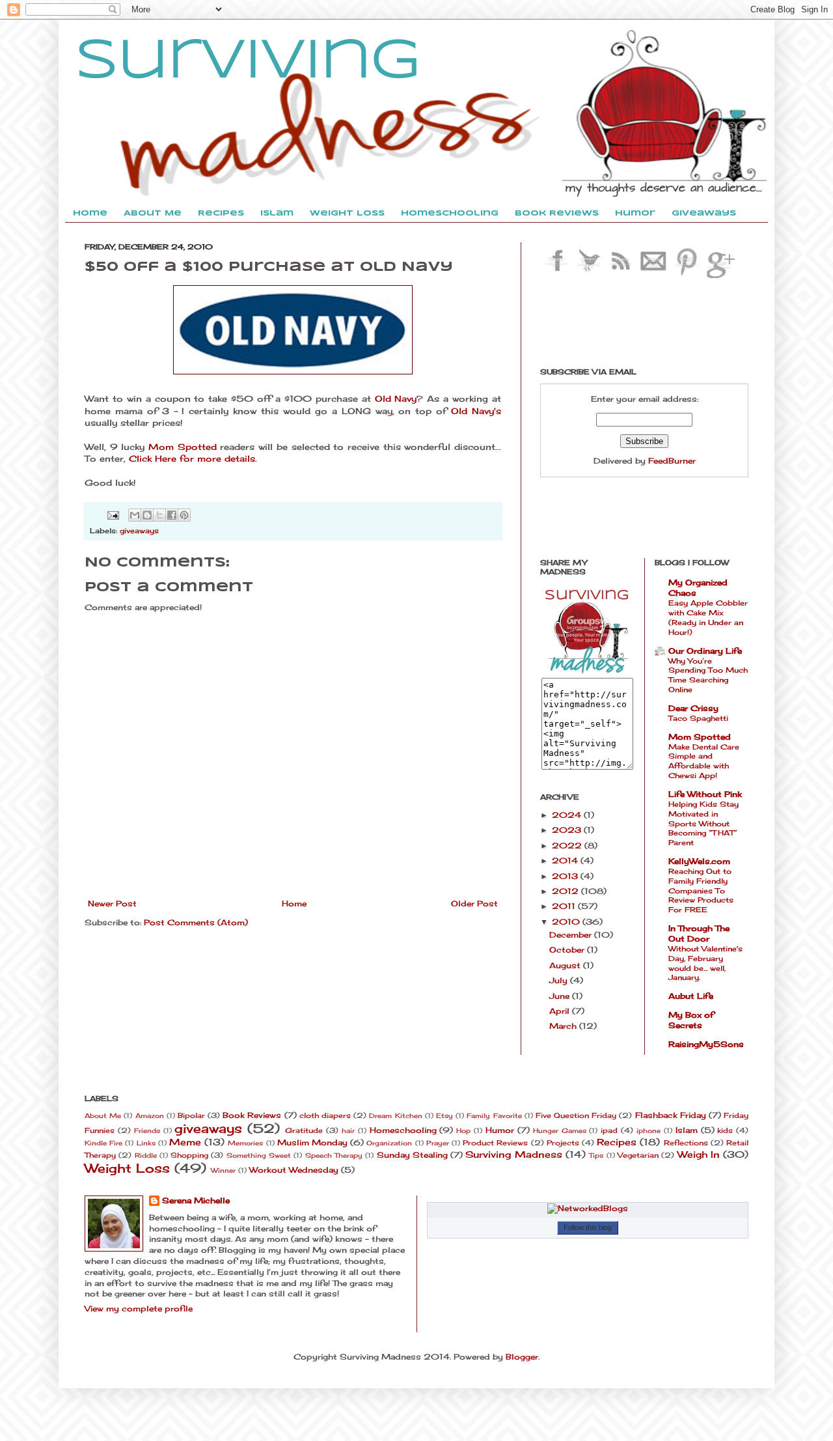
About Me (103, 1115)
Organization (389, 1143)
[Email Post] (113, 514)
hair (348, 1130)
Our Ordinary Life (705, 651)
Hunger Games (559, 1130)
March (564, 1026)
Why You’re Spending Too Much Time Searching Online (708, 675)
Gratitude (304, 1130)
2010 (567, 922)
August (566, 965)
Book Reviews (252, 1115)
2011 (565, 906)
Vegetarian (638, 1155)
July (559, 980)
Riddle (146, 1155)
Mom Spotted (182, 446)
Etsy (444, 1115)
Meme (185, 1141)
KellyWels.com (699, 861)
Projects (563, 1142)
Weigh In (698, 1154)
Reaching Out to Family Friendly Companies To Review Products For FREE (700, 890)
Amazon (149, 1115)
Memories (245, 1143)
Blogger (522, 1357)
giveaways (139, 530)
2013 (566, 876)
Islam (687, 1130)
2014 (566, 860)
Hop (463, 1130)
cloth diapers (325, 1115)
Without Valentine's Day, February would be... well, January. (705, 963)
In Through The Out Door (699, 933)
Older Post (474, 903)
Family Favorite (494, 1115)
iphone (648, 1130)
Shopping (189, 1155)
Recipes (616, 1141)
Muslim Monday (312, 1142)
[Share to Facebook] (171, 515)
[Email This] (134, 515)
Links (146, 1143)
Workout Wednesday (293, 1170)
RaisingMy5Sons (706, 1044)
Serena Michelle (196, 1200)
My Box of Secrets (691, 1020)
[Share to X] (159, 515)
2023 (568, 830)
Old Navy (396, 398)
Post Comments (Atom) (196, 922)
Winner (223, 1170)
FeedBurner (672, 461)
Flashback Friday (670, 1115)
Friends (147, 1130)
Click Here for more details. (193, 458)
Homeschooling (403, 1130)
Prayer (437, 1143)
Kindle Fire (103, 1143)
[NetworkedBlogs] (587, 1208)
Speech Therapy (333, 1155)
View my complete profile (139, 1308)
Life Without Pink (705, 794)
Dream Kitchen (395, 1115)
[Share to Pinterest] (184, 515)
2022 (568, 845)
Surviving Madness (513, 1154)
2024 (568, 815)
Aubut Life (690, 996)
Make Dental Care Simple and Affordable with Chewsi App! (703, 761)
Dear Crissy (693, 708)
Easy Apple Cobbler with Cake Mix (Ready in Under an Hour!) (708, 617)
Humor (499, 1130)
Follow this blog (588, 1227)
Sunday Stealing (412, 1155)
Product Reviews (495, 1142)
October (568, 950)
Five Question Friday (576, 1115)
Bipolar (191, 1115)
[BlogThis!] (147, 515)
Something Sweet (258, 1155)
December (571, 935)
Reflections (686, 1142)
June (560, 996)
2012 (566, 891)
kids (725, 1130)
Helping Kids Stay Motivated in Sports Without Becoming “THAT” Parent (703, 823)
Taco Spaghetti (698, 718)
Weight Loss (127, 1168)
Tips (596, 1155)
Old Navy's (476, 411)
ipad (609, 1130)
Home (294, 903)
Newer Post (112, 903)
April (560, 1011)
